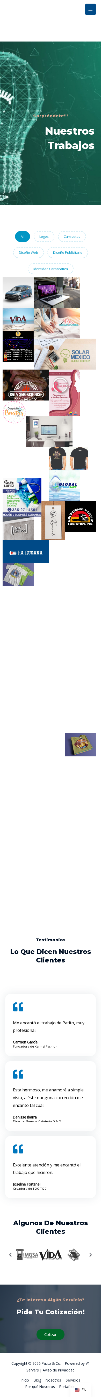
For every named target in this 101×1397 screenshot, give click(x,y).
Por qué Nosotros (40, 1386)
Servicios (73, 1380)
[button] (10, 1254)
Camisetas (72, 236)
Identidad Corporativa (50, 268)
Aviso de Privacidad (59, 1370)
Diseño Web (28, 252)
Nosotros (53, 1380)
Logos (44, 236)
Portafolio (67, 1386)
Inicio (25, 1380)
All (22, 236)
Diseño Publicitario (67, 252)
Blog (37, 1380)
